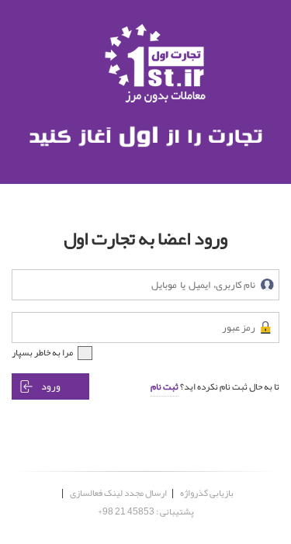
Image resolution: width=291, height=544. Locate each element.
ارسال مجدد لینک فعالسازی (118, 492)
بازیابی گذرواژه (207, 492)
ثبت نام (164, 386)
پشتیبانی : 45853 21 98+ (146, 511)
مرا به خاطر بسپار (42, 352)
